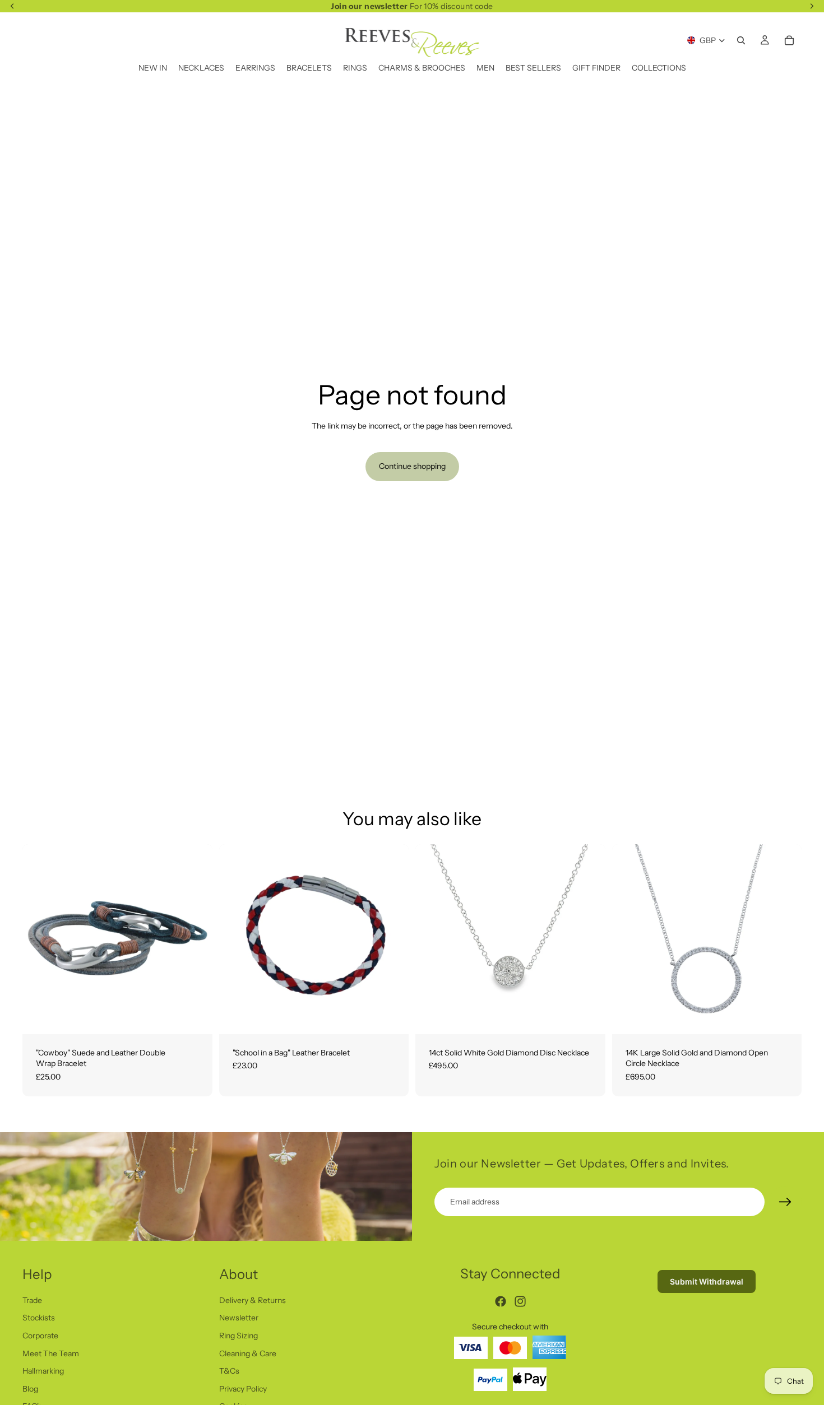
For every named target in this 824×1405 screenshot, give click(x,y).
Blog (30, 1388)
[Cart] (789, 40)
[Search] (741, 40)
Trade (32, 1300)
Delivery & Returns (252, 1300)
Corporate (40, 1335)
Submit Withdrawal (706, 1281)
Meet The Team (50, 1353)
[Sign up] (785, 1202)
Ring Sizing (238, 1335)
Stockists (38, 1318)
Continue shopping (412, 466)
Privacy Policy (243, 1388)
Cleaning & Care (247, 1353)
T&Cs (229, 1371)
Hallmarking (43, 1371)
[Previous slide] (432, 939)
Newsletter (238, 1318)
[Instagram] (520, 1301)
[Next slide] (588, 939)
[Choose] (195, 1017)
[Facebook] (500, 1301)
